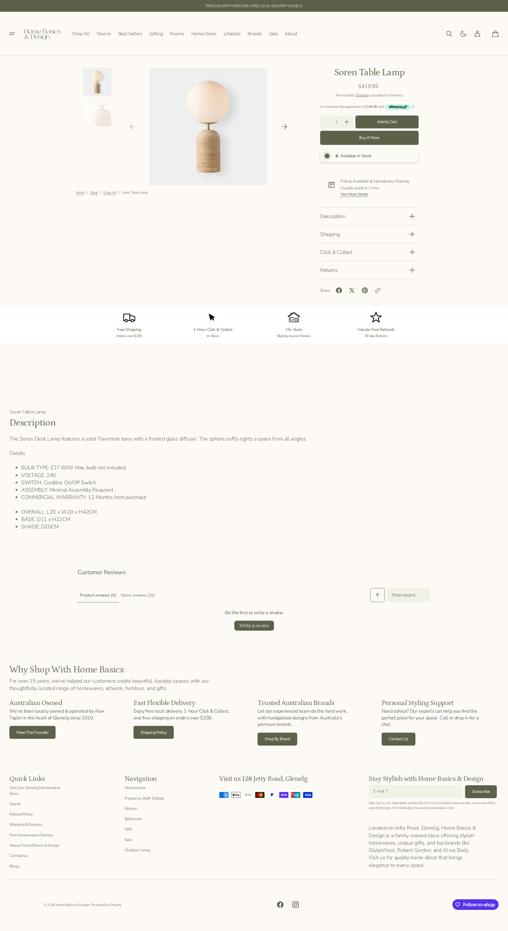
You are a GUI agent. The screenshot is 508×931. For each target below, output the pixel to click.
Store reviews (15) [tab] (138, 595)
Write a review (254, 625)
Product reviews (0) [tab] (98, 595)
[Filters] (377, 595)
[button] (449, 33)
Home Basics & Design (73, 904)
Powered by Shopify (106, 904)
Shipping (362, 95)
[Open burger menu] (12, 33)
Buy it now (369, 137)
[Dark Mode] (463, 33)
